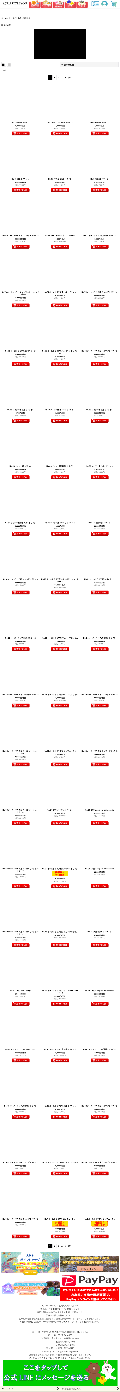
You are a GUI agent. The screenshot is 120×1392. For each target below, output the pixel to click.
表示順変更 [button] (69, 64)
